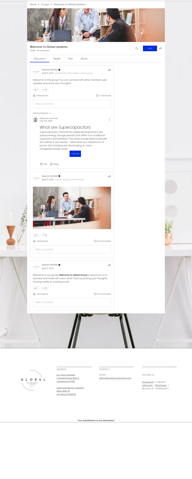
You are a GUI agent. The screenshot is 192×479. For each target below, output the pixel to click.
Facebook (148, 381)
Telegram (147, 385)
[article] (72, 117)
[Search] (136, 48)
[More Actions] (109, 119)
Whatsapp (161, 385)
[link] (39, 58)
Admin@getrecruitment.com (115, 378)
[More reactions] (44, 90)
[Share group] (160, 48)
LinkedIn (160, 381)
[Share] (109, 70)
